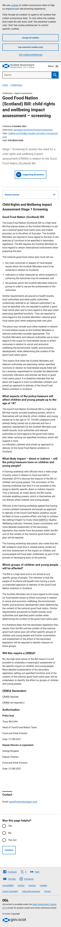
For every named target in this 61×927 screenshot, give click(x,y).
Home (5, 85)
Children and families (17, 133)
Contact (32, 885)
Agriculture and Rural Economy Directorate (33, 130)
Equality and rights (36, 133)
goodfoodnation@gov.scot (23, 801)
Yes (10, 825)
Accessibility (8, 885)
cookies (15, 5)
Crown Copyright (10, 891)
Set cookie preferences (30, 54)
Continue (9, 850)
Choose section (12, 194)
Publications (16, 85)
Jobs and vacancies (31, 891)
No (9, 833)
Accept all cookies (30, 38)
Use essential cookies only (30, 47)
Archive (21, 885)
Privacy (47, 891)
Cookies (43, 885)
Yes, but (12, 840)
